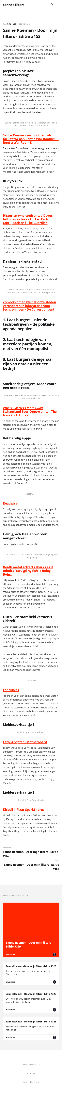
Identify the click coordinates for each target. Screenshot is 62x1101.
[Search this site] (52, 4)
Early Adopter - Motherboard (25, 742)
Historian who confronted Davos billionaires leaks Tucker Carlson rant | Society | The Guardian (28, 219)
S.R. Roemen (11, 24)
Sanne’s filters (13, 4)
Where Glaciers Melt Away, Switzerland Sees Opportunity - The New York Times (30, 411)
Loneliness (11, 690)
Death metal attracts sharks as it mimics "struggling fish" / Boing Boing (28, 570)
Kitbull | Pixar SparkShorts (23, 809)
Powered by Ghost (31, 1082)
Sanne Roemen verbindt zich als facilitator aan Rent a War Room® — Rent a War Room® (31, 139)
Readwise (10, 503)
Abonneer (31, 1073)
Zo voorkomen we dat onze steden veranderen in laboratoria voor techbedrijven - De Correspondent (29, 305)
